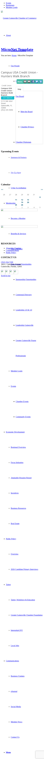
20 (28, 202)
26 (22, 205)
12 (22, 200)
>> (42, 189)
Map (19, 89)
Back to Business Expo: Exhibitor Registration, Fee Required (22, 162)
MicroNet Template (17, 49)
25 (16, 205)
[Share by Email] (29, 81)
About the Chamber (13, 248)
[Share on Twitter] (36, 81)
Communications (12, 250)
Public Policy (11, 253)
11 (16, 200)
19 (22, 202)
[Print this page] (25, 81)
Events (8, 3)
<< (2, 189)
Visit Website (7, 98)
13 (28, 200)
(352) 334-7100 (7, 262)
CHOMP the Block (16, 173)
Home (14, 55)
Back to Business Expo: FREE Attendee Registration (24, 168)
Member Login (11, 7)
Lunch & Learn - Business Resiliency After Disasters (23, 178)
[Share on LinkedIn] (40, 81)
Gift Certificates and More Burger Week (24, 157)
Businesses (10, 5)
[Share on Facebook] (32, 81)
